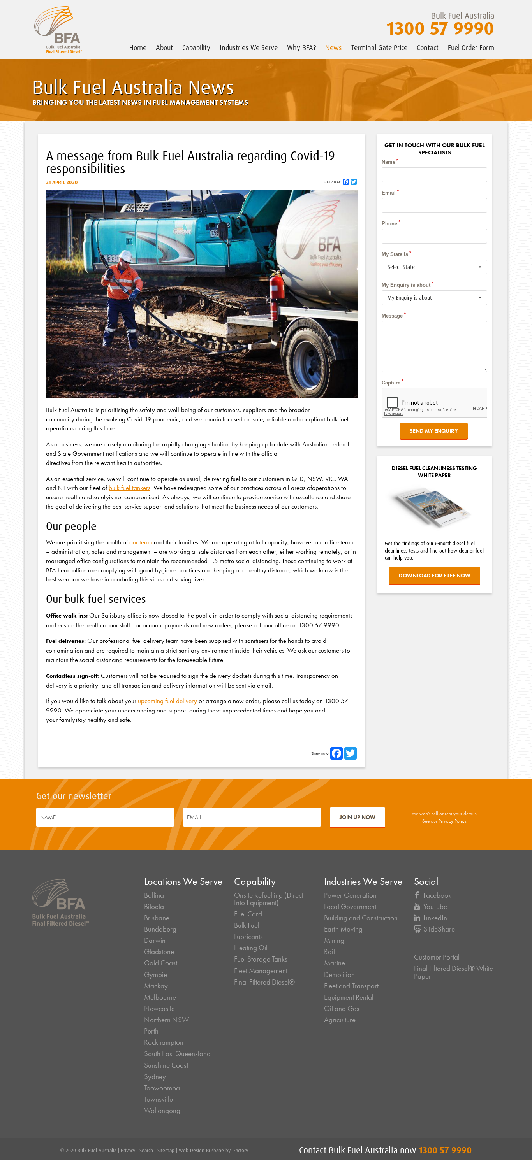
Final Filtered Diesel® (264, 982)
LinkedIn (435, 918)
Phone (389, 223)
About (164, 47)
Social (426, 881)
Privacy (128, 1150)
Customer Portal (437, 957)
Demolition (339, 974)
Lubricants (248, 936)
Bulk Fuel (246, 925)
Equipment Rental (348, 997)
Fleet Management (260, 971)
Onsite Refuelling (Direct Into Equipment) (268, 899)
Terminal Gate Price (379, 47)
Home (137, 47)
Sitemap (165, 1150)
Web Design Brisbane (201, 1150)
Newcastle (159, 1008)
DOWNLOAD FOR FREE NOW (434, 575)
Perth (151, 1031)
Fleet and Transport (351, 986)
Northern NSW (166, 1020)
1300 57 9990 (440, 27)
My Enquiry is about (406, 285)
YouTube (435, 906)
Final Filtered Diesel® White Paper (453, 972)
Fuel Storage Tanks (260, 959)
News (333, 47)
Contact (428, 47)
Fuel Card (248, 914)
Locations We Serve (183, 881)
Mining (334, 940)
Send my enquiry (434, 430)
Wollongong (162, 1110)
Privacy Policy (452, 821)
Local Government (350, 906)
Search (146, 1150)
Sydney (155, 1076)
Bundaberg (160, 929)
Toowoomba (162, 1088)
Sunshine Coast (166, 1065)
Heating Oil (251, 948)
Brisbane (156, 918)
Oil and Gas (341, 1008)
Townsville (158, 1099)
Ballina (154, 895)
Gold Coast (160, 963)
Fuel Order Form (471, 47)
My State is (395, 254)
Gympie (155, 974)
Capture (391, 383)
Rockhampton (163, 1042)
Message (392, 316)
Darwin (155, 940)
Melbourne (160, 997)
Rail (329, 951)
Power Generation (350, 895)
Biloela (154, 906)
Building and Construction (361, 918)
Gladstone (159, 951)
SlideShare (439, 929)
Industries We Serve (249, 47)
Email (389, 193)
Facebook (437, 895)
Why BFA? (301, 47)
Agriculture (340, 1020)
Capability (196, 47)
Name (388, 162)
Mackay (156, 986)
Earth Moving (343, 929)
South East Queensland (177, 1053)
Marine (334, 963)
